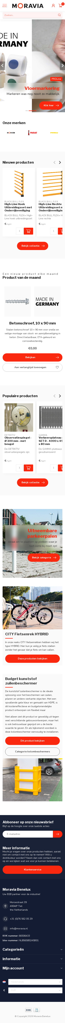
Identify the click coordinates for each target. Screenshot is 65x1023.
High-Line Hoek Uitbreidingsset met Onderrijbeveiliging (18, 207)
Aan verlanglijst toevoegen (30, 367)
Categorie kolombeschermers (32, 751)
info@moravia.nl (19, 928)
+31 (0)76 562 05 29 (21, 918)
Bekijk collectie (30, 245)
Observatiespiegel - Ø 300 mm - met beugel (18, 441)
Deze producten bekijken (32, 658)
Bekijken (30, 357)
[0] (60, 5)
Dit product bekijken (32, 740)
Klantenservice (32, 869)
